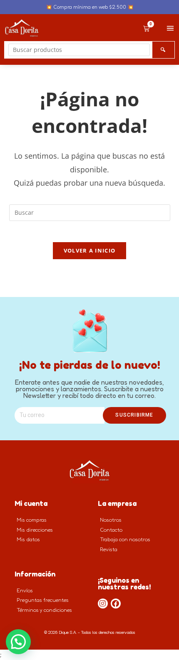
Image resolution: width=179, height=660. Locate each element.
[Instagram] (103, 603)
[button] (18, 641)
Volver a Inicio (90, 250)
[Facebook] (116, 603)
